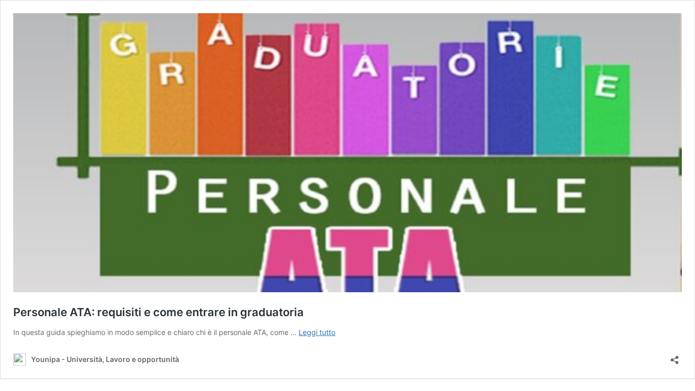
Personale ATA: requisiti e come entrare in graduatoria (158, 312)
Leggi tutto (317, 332)
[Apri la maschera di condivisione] (675, 357)
